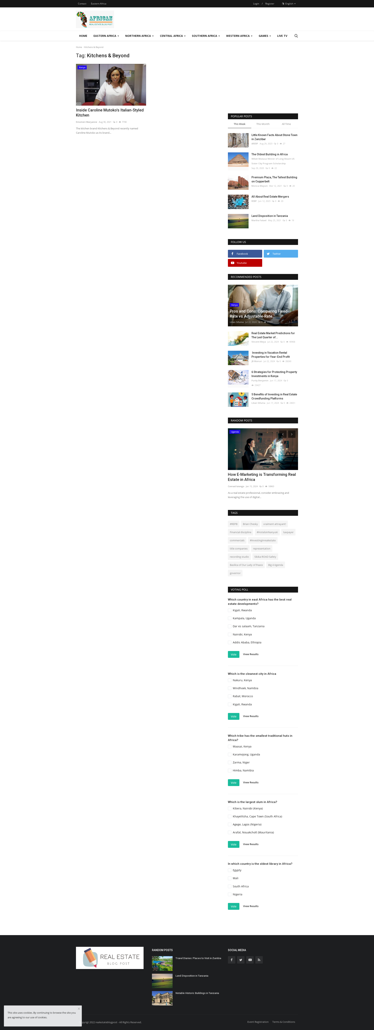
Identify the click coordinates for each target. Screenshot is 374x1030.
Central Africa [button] (172, 36)
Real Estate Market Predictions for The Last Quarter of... (273, 335)
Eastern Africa (98, 3)
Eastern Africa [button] (105, 36)
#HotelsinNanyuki (267, 532)
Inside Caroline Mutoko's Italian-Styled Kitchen (110, 112)
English (289, 3)
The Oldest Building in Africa (269, 154)
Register (269, 3)
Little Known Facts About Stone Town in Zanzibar (274, 137)
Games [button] (264, 36)
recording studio (239, 556)
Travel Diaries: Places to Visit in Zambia (198, 958)
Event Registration (258, 1022)
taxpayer (288, 532)
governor (235, 573)
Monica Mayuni (259, 185)
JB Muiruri (256, 361)
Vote (233, 654)
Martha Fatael (258, 220)
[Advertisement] (263, 80)
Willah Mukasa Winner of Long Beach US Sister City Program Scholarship (273, 161)
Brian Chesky (250, 524)
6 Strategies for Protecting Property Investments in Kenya (274, 374)
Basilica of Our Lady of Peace (246, 565)
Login (256, 3)
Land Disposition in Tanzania (269, 215)
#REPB (233, 524)
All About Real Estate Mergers (270, 196)
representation (261, 548)
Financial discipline (240, 532)
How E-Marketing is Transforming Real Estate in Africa (262, 477)
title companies (239, 548)
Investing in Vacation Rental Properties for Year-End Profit (270, 354)
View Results (250, 654)
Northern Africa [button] (138, 36)
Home (83, 36)
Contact (82, 3)
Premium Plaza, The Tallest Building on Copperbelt (274, 179)
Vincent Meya (258, 341)
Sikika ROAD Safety (265, 556)
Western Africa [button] (238, 36)
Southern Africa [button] (205, 36)
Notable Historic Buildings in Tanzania (197, 993)
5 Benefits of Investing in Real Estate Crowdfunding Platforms (274, 396)
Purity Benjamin (259, 380)
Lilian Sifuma (237, 322)
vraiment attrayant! (274, 524)
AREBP (254, 143)
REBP (254, 201)
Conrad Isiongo (236, 486)
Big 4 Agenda (275, 565)
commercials (237, 540)
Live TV (282, 36)
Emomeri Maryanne (86, 121)
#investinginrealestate (263, 540)
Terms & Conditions (283, 1022)
